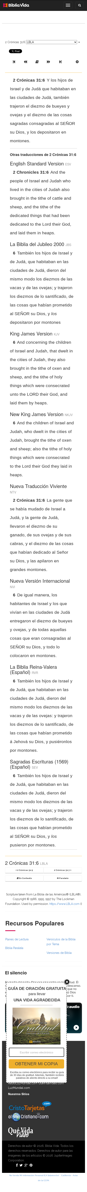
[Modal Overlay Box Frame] (36, 1032)
